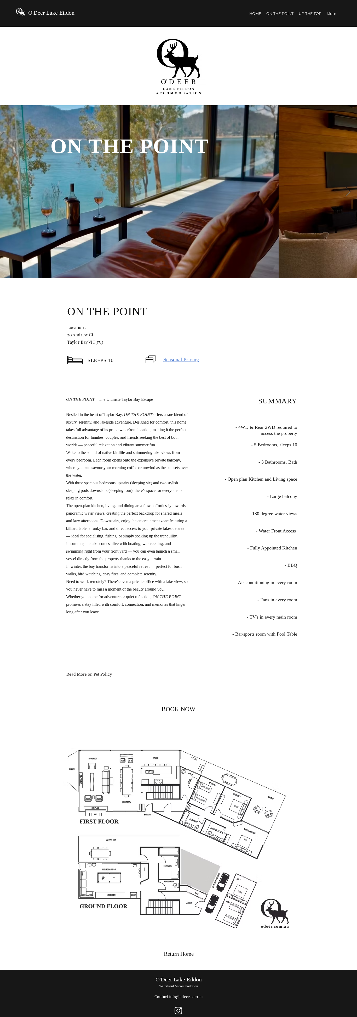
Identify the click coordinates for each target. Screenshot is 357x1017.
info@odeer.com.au (186, 996)
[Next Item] (348, 192)
